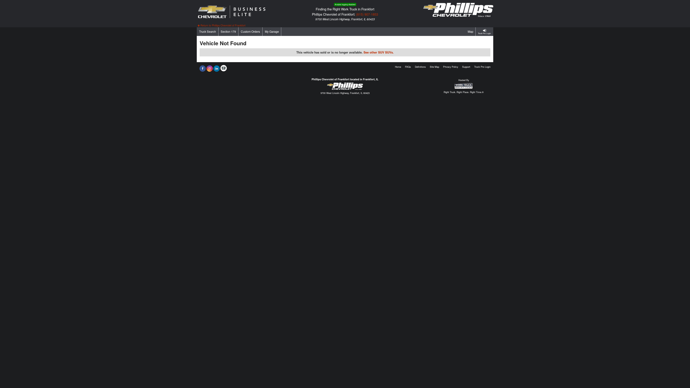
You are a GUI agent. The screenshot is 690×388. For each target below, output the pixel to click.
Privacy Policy (450, 66)
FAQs (408, 66)
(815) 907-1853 (367, 14)
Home (398, 66)
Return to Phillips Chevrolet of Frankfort (222, 25)
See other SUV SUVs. (379, 52)
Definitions (420, 66)
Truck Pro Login (482, 66)
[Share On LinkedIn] (216, 68)
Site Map (434, 66)
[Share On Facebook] (202, 68)
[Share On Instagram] (209, 68)
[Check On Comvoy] (223, 68)
